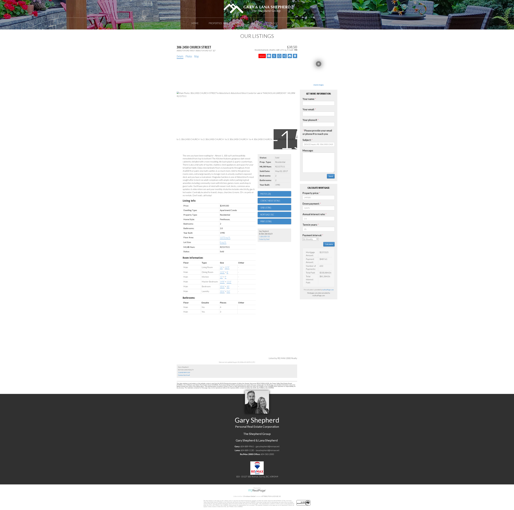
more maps (318, 84)
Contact (310, 23)
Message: (308, 150)
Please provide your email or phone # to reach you (317, 132)
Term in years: (310, 224)
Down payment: (311, 203)
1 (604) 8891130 (264, 236)
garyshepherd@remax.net (267, 446)
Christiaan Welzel (249, 496)
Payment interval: (312, 235)
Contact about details (270, 200)
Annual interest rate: (314, 214)
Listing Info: (189, 200)
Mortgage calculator (275, 214)
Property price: (311, 193)
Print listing (266, 221)
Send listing (265, 207)
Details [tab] (180, 56)
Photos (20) (265, 193)
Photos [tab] (189, 56)
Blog (273, 23)
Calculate (329, 244)
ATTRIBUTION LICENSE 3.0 (271, 496)
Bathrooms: (189, 298)
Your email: (308, 109)
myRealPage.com (328, 290)
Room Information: (193, 257)
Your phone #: (310, 119)
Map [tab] (196, 56)
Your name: (309, 98)
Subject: (307, 139)
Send (331, 176)
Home (195, 23)
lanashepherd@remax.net (267, 450)
